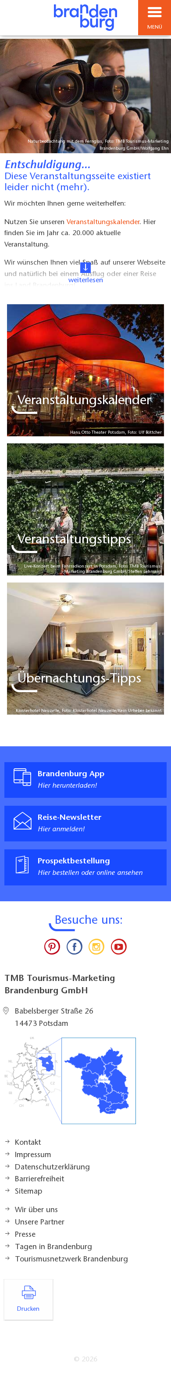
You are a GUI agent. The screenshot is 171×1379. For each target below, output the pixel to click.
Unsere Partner (39, 1223)
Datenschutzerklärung (52, 1168)
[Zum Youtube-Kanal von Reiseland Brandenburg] (118, 949)
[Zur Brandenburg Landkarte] (70, 1085)
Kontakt (28, 1143)
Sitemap (28, 1192)
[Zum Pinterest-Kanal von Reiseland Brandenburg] (52, 949)
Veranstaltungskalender (103, 221)
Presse (25, 1235)
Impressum (33, 1155)
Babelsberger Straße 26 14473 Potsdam (54, 1018)
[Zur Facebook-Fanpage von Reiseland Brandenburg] (75, 949)
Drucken (28, 1309)
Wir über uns (36, 1210)
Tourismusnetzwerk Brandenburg (71, 1260)
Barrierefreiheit (39, 1180)
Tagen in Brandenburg (53, 1247)
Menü (154, 27)
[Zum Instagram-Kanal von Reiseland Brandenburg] (96, 949)
